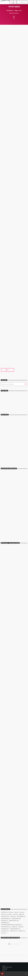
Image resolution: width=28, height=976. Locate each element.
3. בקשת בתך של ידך (8, 682)
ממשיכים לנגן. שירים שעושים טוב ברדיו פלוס (16, 446)
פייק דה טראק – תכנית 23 (13, 528)
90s (3, 914)
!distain (4, 912)
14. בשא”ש (5, 755)
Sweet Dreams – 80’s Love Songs (13, 405)
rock (21, 926)
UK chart (4, 931)
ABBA (21, 914)
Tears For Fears (15, 929)
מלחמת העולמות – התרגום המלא (11, 863)
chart (13, 916)
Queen (14, 926)
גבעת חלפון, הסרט (6, 571)
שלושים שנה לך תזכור (12, 425)
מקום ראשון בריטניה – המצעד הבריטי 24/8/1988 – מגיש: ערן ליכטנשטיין (17, 480)
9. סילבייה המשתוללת (8, 610)
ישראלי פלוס (10, 439)
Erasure (4, 920)
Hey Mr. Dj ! (10, 432)
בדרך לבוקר (10, 418)
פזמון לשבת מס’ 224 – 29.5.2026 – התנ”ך (10, 130)
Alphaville (5, 916)
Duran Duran (16, 918)
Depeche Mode (6, 918)
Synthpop (5, 929)
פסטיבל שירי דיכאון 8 (10, 353)
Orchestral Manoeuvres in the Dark (11, 924)
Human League (14, 920)
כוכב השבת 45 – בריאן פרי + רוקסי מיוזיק (12, 645)
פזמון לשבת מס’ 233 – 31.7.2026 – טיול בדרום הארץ (13, 54)
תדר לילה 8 (10, 535)
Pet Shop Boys (6, 926)
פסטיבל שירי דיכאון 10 (10, 279)
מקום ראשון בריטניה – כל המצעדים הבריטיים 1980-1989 (16, 473)
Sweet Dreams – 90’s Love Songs (15, 452)
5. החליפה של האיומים (8, 827)
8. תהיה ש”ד (5, 791)
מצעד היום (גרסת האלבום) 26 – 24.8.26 (15, 487)
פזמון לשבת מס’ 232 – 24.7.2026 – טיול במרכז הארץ (13, 92)
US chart (21, 931)
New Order (5, 922)
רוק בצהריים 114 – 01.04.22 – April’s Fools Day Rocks (17, 501)
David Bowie (21, 916)
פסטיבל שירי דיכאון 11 (10, 243)
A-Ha (15, 914)
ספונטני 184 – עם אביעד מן (14, 508)
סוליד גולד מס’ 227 (12, 521)
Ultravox (13, 931)
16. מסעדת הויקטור (7, 574)
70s (16, 912)
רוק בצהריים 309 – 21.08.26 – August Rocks (15, 514)
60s (11, 912)
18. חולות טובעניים (7, 719)
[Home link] (5, 2)
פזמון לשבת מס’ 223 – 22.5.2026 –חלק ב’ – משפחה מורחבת (13, 170)
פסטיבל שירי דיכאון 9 (10, 316)
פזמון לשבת (5, 50)
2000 (9, 914)
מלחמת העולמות (6, 860)
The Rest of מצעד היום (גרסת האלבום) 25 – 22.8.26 (15, 494)
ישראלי (3, 933)
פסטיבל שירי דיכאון (7, 203)
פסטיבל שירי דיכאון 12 (10, 206)
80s (3, 402)
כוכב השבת (5, 642)
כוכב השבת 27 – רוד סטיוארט (10, 899)
